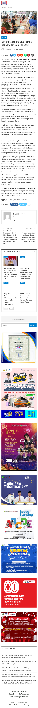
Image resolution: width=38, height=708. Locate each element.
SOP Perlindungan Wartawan (19, 697)
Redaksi (13, 691)
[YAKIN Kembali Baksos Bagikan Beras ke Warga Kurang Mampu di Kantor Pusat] (27, 287)
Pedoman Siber (22, 691)
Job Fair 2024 (17, 199)
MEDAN (4, 37)
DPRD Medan (9, 199)
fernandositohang (24, 705)
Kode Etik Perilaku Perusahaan (19, 694)
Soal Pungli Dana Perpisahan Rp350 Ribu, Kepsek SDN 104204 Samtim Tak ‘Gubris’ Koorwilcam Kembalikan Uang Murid (10, 237)
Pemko (24, 199)
